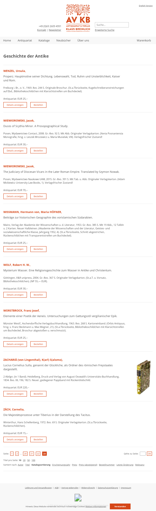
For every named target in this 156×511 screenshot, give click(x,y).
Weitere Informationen (95, 506)
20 (25, 453)
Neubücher (63, 40)
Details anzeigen (15, 104)
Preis (74, 464)
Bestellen (38, 104)
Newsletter (55, 30)
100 (33, 460)
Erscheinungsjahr (61, 464)
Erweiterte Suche (104, 30)
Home (7, 40)
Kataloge (44, 40)
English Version (146, 5)
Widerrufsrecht (88, 487)
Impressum (126, 487)
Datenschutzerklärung (108, 487)
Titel (27, 464)
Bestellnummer (107, 464)
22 (38, 453)
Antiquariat (25, 40)
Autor (20, 464)
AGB (56, 487)
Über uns (83, 40)
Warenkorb (144, 40)
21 (31, 453)
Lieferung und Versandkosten (38, 487)
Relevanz (139, 464)
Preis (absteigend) (88, 464)
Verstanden (120, 506)
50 (28, 460)
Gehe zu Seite (131, 453)
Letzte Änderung (125, 464)
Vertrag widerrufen (69, 487)
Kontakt (41, 30)
